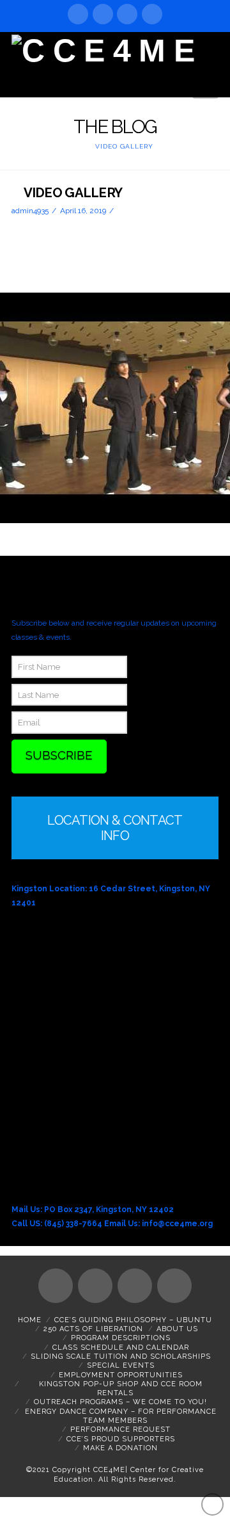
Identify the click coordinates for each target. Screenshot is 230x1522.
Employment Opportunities (121, 1375)
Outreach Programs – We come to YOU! (120, 1402)
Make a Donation (120, 1448)
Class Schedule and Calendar (120, 1347)
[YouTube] (103, 14)
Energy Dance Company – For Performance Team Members (121, 1416)
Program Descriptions (121, 1338)
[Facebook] (78, 14)
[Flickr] (152, 14)
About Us (177, 1329)
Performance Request (120, 1429)
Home (30, 1320)
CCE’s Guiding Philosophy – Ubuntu (133, 1320)
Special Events (121, 1365)
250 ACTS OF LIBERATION (93, 1329)
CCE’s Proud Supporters (120, 1439)
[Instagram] (127, 14)
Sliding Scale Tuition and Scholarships (121, 1356)
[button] (205, 85)
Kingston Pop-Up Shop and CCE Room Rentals (121, 1388)
